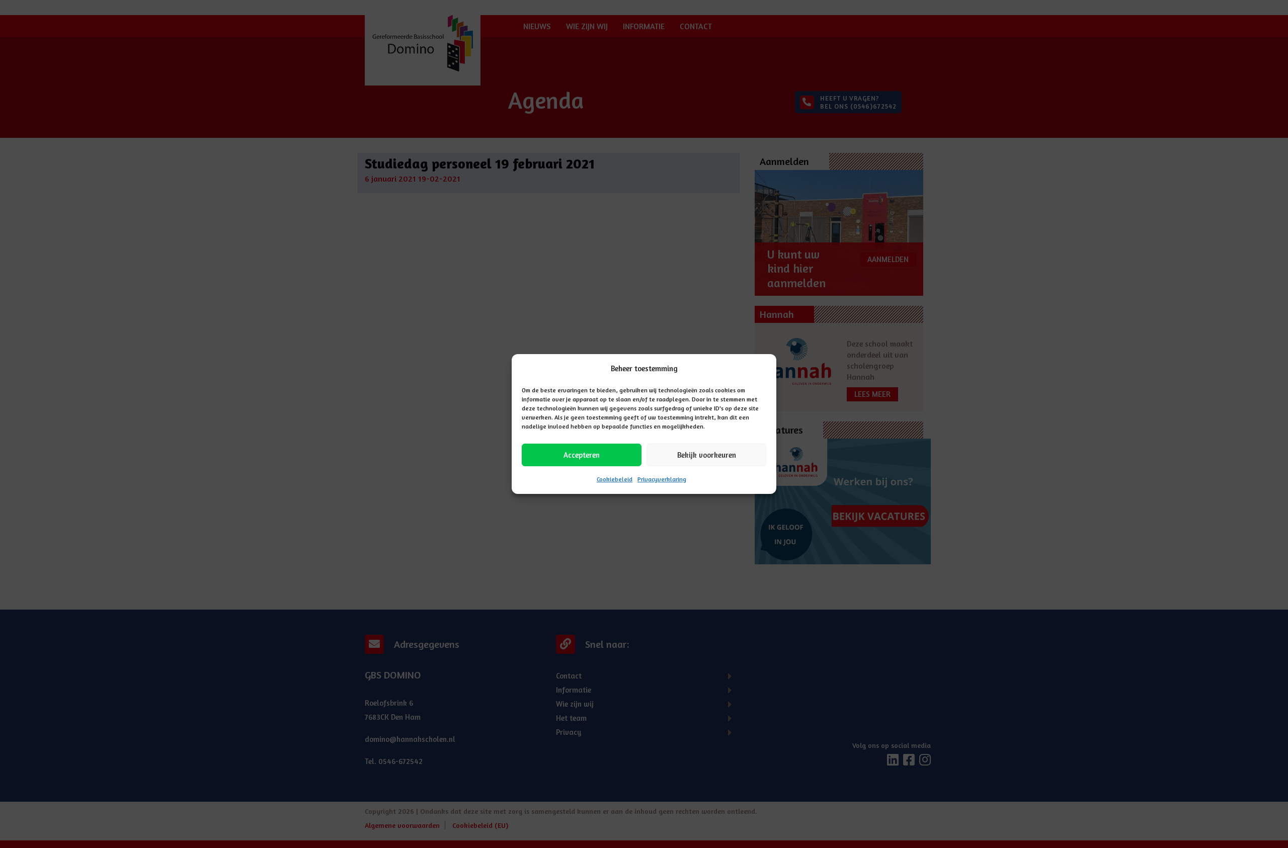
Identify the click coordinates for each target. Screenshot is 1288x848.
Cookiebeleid (614, 479)
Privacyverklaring (661, 479)
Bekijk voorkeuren (706, 455)
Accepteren (582, 455)
